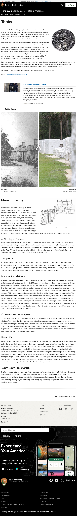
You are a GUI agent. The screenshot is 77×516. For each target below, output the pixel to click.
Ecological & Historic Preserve (22, 10)
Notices (3, 501)
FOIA (2, 498)
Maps (11, 14)
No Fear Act (44, 492)
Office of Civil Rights (46, 504)
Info (2, 14)
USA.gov (43, 501)
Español (43, 415)
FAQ (42, 408)
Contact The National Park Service (12, 504)
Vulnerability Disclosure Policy (50, 498)
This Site (6, 436)
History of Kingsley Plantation (17, 74)
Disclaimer (43, 495)
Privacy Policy (5, 495)
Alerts (6, 14)
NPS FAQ (4, 507)
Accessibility (5, 492)
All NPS (18, 436)
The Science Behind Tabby (34, 84)
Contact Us (5, 422)
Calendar (17, 14)
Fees (23, 14)
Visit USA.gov (50, 512)
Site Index (44, 412)
